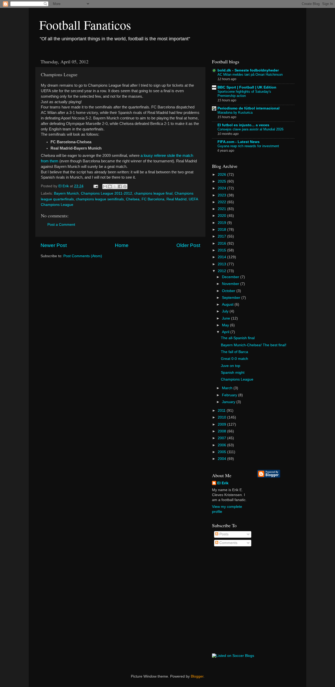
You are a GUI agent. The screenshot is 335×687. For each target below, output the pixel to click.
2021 (222, 209)
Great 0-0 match (234, 359)
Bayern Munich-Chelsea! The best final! (253, 345)
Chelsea (132, 199)
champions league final (153, 193)
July (226, 311)
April (226, 332)
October (229, 291)
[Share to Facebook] (119, 186)
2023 (222, 195)
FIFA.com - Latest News (238, 142)
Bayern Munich (66, 193)
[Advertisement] (278, 565)
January (229, 402)
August (228, 304)
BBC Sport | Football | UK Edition (246, 87)
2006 (222, 445)
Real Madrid (176, 199)
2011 (222, 411)
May (226, 325)
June (226, 318)
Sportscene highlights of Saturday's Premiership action (244, 94)
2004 (222, 459)
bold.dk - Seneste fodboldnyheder (248, 70)
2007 (222, 438)
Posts (223, 534)
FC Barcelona (153, 199)
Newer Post (54, 245)
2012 (222, 271)
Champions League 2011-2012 (106, 193)
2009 (222, 424)
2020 (222, 216)
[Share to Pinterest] (124, 186)
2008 (222, 431)
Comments (227, 543)
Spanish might (232, 373)
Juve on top (230, 366)
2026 (222, 175)
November (231, 284)
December (231, 277)
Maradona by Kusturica (235, 112)
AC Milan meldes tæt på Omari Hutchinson (250, 74)
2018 (222, 230)
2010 (222, 417)
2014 (222, 257)
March (227, 388)
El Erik (222, 483)
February (230, 395)
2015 (222, 250)
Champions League (237, 379)
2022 (222, 202)
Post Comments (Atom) (82, 256)
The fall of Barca (234, 352)
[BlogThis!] (110, 186)
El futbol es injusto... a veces (243, 125)
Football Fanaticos (85, 24)
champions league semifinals (100, 199)
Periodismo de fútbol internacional (248, 108)
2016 (222, 243)
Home (122, 245)
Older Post (188, 245)
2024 (222, 188)
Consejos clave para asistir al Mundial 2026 (250, 129)
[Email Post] (95, 186)
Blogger (197, 676)
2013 (222, 264)
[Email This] (105, 186)
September (231, 298)
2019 (222, 223)
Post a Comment (61, 225)
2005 (222, 452)
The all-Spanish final (238, 338)
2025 (222, 181)
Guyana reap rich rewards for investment (248, 146)
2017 (222, 236)
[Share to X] (115, 186)
